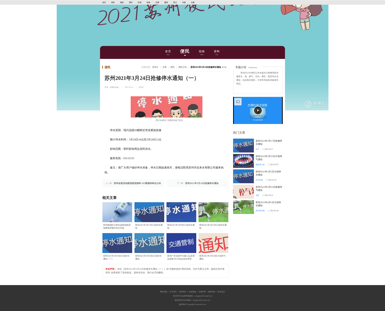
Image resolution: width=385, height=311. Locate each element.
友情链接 (192, 292)
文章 (164, 67)
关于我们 (173, 292)
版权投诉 (211, 292)
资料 (130, 2)
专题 (184, 2)
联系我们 (182, 292)
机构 (148, 2)
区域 (139, 2)
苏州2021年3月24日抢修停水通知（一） (209, 67)
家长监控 (221, 292)
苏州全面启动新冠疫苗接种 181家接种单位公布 (137, 183)
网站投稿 (163, 292)
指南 (122, 2)
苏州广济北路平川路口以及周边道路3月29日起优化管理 (181, 257)
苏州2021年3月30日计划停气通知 (212, 257)
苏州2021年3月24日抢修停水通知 (202, 183)
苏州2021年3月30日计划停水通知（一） (116, 257)
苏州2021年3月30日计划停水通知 (148, 257)
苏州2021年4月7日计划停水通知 (149, 226)
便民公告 (182, 67)
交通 (157, 2)
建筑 (166, 2)
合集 (193, 2)
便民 (113, 2)
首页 (104, 2)
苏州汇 (155, 67)
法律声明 (202, 292)
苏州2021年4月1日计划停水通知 (213, 226)
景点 (175, 2)
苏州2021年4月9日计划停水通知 (181, 226)
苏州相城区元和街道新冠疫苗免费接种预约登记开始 (117, 226)
